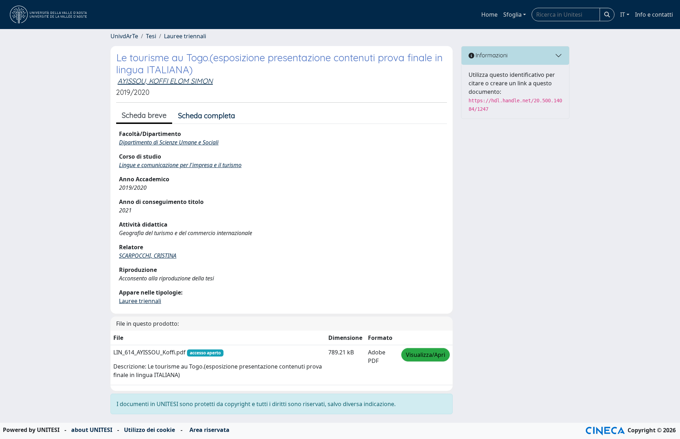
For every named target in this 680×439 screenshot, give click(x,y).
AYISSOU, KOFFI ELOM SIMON (165, 80)
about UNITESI (91, 430)
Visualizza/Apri (425, 355)
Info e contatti (654, 14)
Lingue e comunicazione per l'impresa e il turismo (180, 165)
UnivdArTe (124, 36)
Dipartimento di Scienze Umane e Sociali (169, 142)
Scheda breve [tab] (144, 115)
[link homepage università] (48, 14)
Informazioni (491, 55)
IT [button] (622, 14)
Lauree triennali (185, 36)
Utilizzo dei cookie (149, 430)
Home (489, 14)
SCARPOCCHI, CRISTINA (147, 256)
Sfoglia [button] (512, 14)
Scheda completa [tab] (206, 115)
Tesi (151, 36)
